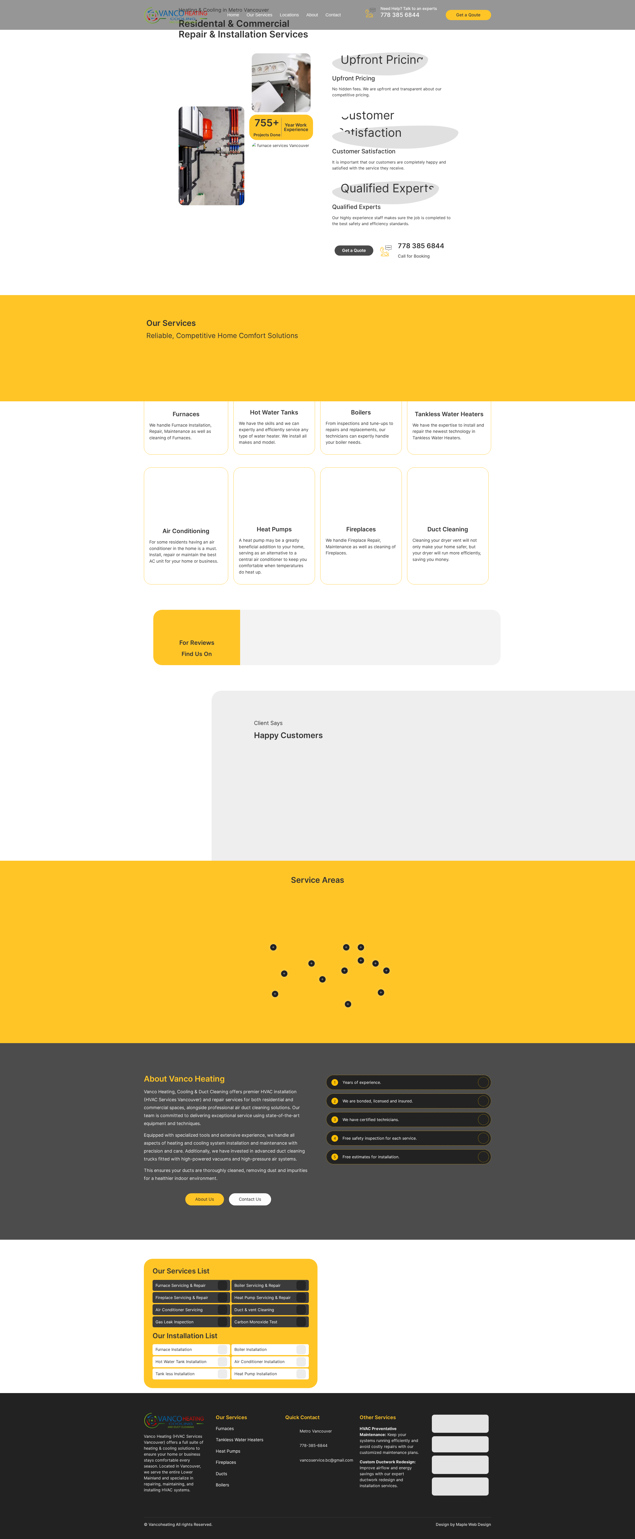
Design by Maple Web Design (463, 1524)
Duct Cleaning (447, 529)
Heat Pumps (274, 529)
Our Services (259, 14)
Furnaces (186, 414)
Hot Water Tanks (274, 412)
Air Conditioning (185, 531)
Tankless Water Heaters (449, 414)
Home (233, 14)
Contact (333, 14)
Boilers (361, 412)
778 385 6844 (400, 14)
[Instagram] (306, 1485)
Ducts (221, 1473)
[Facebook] (291, 1485)
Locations (289, 14)
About (312, 14)
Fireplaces (361, 529)
